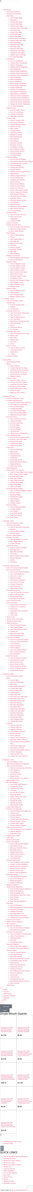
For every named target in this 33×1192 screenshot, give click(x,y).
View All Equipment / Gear (15, 398)
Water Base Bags (15, 484)
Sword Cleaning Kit (16, 260)
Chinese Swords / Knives (18, 821)
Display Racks (14, 292)
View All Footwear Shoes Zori (19, 313)
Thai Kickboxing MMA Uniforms (20, 750)
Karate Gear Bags (15, 34)
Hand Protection (15, 586)
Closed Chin (14, 631)
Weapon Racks (11, 288)
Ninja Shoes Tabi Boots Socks (19, 321)
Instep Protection (15, 646)
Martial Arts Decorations (18, 229)
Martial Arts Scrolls (16, 243)
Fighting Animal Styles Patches (20, 171)
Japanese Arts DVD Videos (19, 384)
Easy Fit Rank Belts (16, 690)
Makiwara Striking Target (18, 415)
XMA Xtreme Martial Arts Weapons (18, 764)
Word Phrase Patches (17, 208)
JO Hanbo (13, 790)
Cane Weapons (15, 770)
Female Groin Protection (18, 607)
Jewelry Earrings (15, 126)
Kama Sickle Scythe (13, 840)
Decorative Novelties (13, 525)
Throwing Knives (15, 858)
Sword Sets (14, 975)
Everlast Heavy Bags (16, 476)
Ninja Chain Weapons (17, 891)
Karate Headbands (16, 79)
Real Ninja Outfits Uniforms (19, 739)
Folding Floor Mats (16, 441)
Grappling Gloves (15, 456)
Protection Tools (15, 833)
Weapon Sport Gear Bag (18, 55)
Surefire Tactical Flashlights (19, 864)
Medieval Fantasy (12, 874)
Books (9, 364)
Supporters (13, 613)
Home (5, 989)
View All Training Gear (17, 305)
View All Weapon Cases (17, 264)
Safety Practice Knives (17, 854)
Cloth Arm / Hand (15, 576)
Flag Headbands (15, 69)
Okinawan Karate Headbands (19, 96)
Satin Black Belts (15, 707)
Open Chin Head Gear (17, 633)
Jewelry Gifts (11, 118)
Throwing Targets (12, 517)
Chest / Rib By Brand (16, 594)
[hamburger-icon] (1, 988)
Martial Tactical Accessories (19, 866)
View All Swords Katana (17, 952)
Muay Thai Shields (16, 515)
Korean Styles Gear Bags (18, 40)
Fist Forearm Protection (17, 580)
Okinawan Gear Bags (16, 44)
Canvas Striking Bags (17, 406)
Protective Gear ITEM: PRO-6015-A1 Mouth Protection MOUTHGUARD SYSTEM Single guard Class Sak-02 (25, 1101)
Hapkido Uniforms (16, 729)
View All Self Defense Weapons (20, 928)
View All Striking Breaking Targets (21, 490)
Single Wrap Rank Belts (17, 709)
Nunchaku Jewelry (16, 145)
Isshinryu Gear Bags (16, 26)
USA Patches (14, 202)
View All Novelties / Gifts (15, 523)
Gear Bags (10, 16)
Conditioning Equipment (14, 400)
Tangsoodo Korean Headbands (20, 104)
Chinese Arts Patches (17, 167)
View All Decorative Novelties (19, 527)
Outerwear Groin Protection (19, 611)
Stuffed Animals (15, 543)
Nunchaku (10, 903)
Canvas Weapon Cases (17, 268)
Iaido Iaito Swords (16, 956)
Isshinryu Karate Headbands (19, 73)
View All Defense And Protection (20, 829)
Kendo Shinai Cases (16, 274)
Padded (12, 307)
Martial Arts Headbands (17, 89)
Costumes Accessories (14, 14)
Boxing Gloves (14, 454)
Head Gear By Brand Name (18, 629)
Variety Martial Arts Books (18, 374)
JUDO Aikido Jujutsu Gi (17, 731)
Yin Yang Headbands (17, 106)
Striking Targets (15, 503)
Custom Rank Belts (16, 688)
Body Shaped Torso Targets (19, 474)
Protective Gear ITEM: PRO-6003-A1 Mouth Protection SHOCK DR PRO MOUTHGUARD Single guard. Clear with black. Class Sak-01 (24, 1031)
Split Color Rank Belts (17, 715)
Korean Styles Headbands (18, 85)
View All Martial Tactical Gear (19, 862)
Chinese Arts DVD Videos (18, 382)
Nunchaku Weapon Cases (18, 276)
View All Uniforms (16, 725)
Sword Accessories (16, 973)
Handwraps (13, 458)
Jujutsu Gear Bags (16, 32)
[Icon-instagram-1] (7, 1148)
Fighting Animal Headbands (19, 67)
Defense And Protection (14, 827)
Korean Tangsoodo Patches (19, 192)
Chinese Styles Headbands (18, 63)
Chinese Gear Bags (16, 22)
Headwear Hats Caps (13, 331)
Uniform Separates (16, 752)
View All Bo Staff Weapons (18, 784)
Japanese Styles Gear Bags (19, 28)
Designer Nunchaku (16, 911)
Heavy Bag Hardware (17, 480)
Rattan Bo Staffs (15, 794)
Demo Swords (14, 983)
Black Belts (13, 684)
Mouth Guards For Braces (18, 666)
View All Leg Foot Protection (19, 639)
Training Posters (15, 221)
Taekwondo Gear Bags (17, 50)
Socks (12, 325)
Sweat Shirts (14, 352)
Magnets (13, 529)
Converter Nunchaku (16, 909)
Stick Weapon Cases (16, 282)
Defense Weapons (16, 831)
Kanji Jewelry (14, 128)
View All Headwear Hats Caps (19, 333)
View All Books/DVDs (13, 362)
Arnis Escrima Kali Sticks (15, 766)
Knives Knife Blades (13, 842)
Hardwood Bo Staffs (16, 788)
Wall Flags (13, 251)
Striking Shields (12, 505)
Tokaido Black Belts (16, 721)
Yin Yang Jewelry (15, 155)
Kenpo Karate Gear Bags (18, 38)
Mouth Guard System (17, 664)
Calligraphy (13, 219)
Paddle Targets (15, 501)
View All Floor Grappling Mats (19, 437)
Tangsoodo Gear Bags (17, 53)
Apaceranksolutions (20, 1190)
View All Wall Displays (17, 235)
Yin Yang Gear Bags (16, 57)
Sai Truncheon (11, 924)
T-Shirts (12, 354)
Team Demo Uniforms (17, 748)
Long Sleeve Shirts (16, 350)
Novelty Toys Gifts (13, 537)
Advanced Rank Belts (17, 682)
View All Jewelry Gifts (17, 120)
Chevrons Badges (15, 165)
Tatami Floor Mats (16, 445)
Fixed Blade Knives (16, 846)
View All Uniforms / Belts (15, 676)
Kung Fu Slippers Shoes (17, 317)
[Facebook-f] (2, 1148)
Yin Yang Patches (15, 210)
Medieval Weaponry (16, 883)
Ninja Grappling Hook (17, 893)
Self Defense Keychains (17, 930)
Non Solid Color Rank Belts (19, 696)
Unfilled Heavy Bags (16, 482)
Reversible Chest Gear (17, 598)
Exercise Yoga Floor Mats (18, 439)
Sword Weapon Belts (16, 719)
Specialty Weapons (13, 944)
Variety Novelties (12, 545)
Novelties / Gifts (8, 521)
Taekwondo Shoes (16, 327)
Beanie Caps (14, 335)
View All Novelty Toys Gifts (19, 539)
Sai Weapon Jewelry (16, 147)
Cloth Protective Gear (14, 600)
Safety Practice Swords (17, 965)
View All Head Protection (18, 625)
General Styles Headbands (18, 71)
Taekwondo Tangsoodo (17, 746)
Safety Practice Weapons (15, 921)
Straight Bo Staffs (16, 801)
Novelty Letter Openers (14, 535)
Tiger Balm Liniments (17, 116)
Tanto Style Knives (16, 856)
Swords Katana (11, 950)
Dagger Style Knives (16, 852)
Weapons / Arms (8, 760)
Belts (8, 678)
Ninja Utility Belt (15, 694)
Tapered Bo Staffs (16, 803)
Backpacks (13, 20)
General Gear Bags (16, 24)
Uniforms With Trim (16, 754)
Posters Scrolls (11, 212)
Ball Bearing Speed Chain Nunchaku (21, 907)
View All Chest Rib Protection (19, 592)
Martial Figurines (15, 558)
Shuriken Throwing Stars (14, 932)
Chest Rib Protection (13, 590)
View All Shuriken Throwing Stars (20, 934)
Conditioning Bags (16, 408)
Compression (14, 309)
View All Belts (14, 680)
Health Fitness (11, 108)
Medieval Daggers (16, 881)
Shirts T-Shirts (11, 346)
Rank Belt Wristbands (17, 705)
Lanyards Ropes (15, 130)
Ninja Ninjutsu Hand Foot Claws (20, 895)
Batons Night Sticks (13, 780)
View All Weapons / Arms (15, 762)
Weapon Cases (11, 262)
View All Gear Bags (16, 18)
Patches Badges (12, 157)
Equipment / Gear (9, 396)
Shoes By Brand (15, 323)
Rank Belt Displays (16, 249)
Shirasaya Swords (16, 969)
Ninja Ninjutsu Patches (17, 194)
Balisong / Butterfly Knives (18, 848)
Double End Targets (16, 497)
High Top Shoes (15, 315)
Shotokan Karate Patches (18, 200)
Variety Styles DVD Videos (18, 388)
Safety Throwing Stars (17, 936)
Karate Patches (15, 182)
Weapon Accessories (13, 255)
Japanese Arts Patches (17, 180)
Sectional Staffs (15, 799)
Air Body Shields (15, 509)
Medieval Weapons (13, 885)
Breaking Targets (15, 495)
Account (6, 991)
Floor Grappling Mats (13, 435)
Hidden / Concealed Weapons (19, 948)
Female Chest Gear (16, 596)
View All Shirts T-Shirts (17, 348)
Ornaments (13, 562)
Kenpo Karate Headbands (18, 83)
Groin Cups (13, 609)
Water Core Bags (15, 486)
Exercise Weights (15, 429)
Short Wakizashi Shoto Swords (20, 971)
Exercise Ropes (15, 427)
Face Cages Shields (16, 627)
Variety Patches (15, 204)
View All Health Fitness (17, 110)
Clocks (12, 237)
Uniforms (10, 723)
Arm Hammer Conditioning (18, 404)
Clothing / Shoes (8, 298)
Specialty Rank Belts (16, 713)
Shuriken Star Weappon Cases (19, 280)
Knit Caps (13, 342)
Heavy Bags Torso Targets (15, 470)
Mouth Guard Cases (16, 662)
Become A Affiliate (9, 996)
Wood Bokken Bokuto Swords (19, 981)
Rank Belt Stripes (15, 198)
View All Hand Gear (16, 449)
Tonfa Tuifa (10, 985)
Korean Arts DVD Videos (18, 386)
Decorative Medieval (16, 878)
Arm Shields (14, 511)
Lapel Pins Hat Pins (16, 132)
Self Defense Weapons (14, 926)
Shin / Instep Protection (17, 652)
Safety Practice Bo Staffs (18, 796)
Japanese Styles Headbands (19, 75)
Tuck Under (14, 615)
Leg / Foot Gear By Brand (18, 650)
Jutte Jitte (10, 837)
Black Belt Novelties (16, 552)
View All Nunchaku (16, 905)
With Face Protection (17, 635)
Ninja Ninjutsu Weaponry (14, 887)
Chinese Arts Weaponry (14, 809)
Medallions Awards (16, 135)
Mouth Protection (12, 656)
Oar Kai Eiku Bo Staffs (17, 792)
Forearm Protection (16, 584)
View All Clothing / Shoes (15, 301)
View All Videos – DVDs (17, 380)
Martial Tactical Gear (13, 860)
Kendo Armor (11, 617)
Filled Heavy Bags (16, 478)
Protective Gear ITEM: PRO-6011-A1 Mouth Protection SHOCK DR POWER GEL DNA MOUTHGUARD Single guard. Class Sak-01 (24, 1078)
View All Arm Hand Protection (19, 572)
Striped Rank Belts (16, 717)
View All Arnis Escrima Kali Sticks (20, 768)
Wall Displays (11, 233)
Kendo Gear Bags (15, 36)
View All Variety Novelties (18, 547)
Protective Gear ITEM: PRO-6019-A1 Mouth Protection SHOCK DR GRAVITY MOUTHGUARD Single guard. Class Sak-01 (8, 1126)
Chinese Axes (14, 813)
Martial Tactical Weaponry (18, 872)
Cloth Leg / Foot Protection (19, 641)
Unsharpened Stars (16, 942)
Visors (12, 344)
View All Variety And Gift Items (20, 227)
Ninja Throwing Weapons (18, 901)
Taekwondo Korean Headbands (20, 102)
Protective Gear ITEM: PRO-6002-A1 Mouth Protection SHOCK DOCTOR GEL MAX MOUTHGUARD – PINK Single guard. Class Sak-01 (7, 1032)
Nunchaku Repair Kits (17, 913)
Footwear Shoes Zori (13, 311)
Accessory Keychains (17, 122)
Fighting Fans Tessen (13, 835)
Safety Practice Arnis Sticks (19, 778)
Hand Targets (14, 499)
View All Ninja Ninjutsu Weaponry (20, 889)
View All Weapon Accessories (19, 257)
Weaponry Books (15, 376)
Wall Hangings (14, 253)
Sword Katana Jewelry (17, 149)
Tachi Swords (14, 977)
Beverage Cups (15, 550)
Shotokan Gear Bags (16, 48)
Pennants (13, 245)
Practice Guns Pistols (13, 919)
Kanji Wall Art (14, 241)
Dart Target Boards (16, 541)
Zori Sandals (14, 329)
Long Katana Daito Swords (18, 960)
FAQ (4, 1000)
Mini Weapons (14, 139)
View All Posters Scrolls (17, 214)
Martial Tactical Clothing (18, 868)
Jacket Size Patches (16, 178)
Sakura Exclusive (12, 223)
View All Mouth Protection (18, 658)
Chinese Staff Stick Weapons (19, 819)
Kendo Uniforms (15, 735)
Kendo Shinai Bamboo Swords (19, 958)
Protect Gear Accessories (15, 619)
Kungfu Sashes (14, 692)
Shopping (6, 998)
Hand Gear (10, 447)
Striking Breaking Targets (15, 488)
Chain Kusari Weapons (14, 807)
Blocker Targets (15, 492)
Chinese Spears (15, 817)
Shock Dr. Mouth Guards (18, 668)
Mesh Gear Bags (15, 42)
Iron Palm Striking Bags (17, 411)
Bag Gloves (13, 451)
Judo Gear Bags (15, 30)
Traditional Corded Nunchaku (19, 917)
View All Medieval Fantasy (18, 876)
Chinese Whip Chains (17, 823)
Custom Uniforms (15, 727)
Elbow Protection (15, 578)
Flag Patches (14, 173)
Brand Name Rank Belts (17, 686)
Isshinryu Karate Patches (18, 176)
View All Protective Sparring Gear (17, 568)
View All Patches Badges (18, 159)
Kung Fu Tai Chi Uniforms (18, 737)
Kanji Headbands (15, 77)
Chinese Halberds (15, 815)
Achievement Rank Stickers (19, 163)
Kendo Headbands (16, 81)
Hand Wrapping (12, 468)
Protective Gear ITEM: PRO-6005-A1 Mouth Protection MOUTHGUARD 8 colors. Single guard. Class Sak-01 (25, 1054)
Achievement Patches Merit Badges (21, 161)
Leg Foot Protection (13, 637)
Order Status (7, 993)
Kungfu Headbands (16, 87)
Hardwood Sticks (15, 774)
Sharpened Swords (16, 967)
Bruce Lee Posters (16, 216)
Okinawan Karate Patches (18, 196)
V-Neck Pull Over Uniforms (18, 756)
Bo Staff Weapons (12, 782)
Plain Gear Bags (15, 46)
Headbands (10, 59)
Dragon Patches (15, 169)
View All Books (15, 366)
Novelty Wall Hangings (17, 531)
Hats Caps (13, 337)
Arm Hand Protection (13, 570)
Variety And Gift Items (14, 225)
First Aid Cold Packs (16, 112)
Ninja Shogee (14, 897)
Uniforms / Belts (8, 674)
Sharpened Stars (15, 938)
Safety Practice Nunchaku (18, 915)
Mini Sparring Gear (16, 137)
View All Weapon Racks (17, 290)
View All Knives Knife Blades (19, 844)
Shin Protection (15, 654)
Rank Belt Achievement (17, 701)
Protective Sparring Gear (11, 566)
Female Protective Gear (14, 621)
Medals (12, 560)
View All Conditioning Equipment (20, 402)
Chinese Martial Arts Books (19, 368)
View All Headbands (16, 61)
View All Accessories (13, 12)
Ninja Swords (14, 899)
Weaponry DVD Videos (17, 392)
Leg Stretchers (15, 431)
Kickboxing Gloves (16, 460)
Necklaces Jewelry (16, 143)
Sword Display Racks (17, 294)
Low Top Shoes (15, 319)
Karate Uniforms (15, 733)
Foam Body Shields (16, 513)
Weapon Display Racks (17, 296)
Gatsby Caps (14, 339)
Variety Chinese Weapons (18, 825)
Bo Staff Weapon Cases (17, 266)
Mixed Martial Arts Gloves (18, 462)
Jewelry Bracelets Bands (18, 124)
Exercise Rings (14, 425)
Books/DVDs (7, 360)
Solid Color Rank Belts (17, 711)
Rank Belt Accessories (17, 698)
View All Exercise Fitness (18, 419)
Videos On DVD (15, 390)
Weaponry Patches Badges (18, 206)
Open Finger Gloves (16, 588)
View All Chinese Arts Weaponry (20, 811)
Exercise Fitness (12, 417)
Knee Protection (15, 648)
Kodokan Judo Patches (17, 186)
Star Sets (13, 940)
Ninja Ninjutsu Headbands (18, 91)
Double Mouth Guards (17, 660)
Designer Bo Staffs (16, 786)
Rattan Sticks (14, 776)
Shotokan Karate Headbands (19, 98)
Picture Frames (15, 533)
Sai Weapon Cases (16, 278)
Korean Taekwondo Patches (19, 190)
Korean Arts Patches (16, 188)
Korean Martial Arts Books (18, 372)
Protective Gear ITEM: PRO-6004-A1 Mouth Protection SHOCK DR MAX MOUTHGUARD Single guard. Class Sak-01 (7, 1054)
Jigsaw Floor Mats (16, 443)
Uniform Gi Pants (12, 356)
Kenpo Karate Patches (17, 184)
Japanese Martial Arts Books (19, 370)
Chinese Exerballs (15, 421)
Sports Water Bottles (17, 231)
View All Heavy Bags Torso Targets (21, 472)
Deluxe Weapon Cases (17, 270)
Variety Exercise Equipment (19, 433)
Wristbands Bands (16, 153)
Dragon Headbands (16, 65)
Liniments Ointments (16, 114)
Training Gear (11, 303)
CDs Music (13, 554)
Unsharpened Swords (17, 979)
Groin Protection (12, 602)
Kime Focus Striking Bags (18, 413)
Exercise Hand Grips (16, 423)
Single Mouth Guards (17, 670)
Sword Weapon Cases (17, 284)
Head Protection (12, 623)
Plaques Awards (15, 247)
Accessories (7, 10)
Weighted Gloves (15, 464)
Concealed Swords (16, 954)
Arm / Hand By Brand (17, 574)
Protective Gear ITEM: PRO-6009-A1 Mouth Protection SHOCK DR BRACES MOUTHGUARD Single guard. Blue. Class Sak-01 (8, 1078)
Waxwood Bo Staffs (16, 805)
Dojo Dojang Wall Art (17, 239)
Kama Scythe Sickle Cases (18, 272)
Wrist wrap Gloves (16, 466)
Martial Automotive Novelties (19, 556)
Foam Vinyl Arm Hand (17, 582)
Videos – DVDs (11, 378)
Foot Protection (15, 643)
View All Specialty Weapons (19, 946)
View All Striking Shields (18, 507)
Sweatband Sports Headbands (20, 100)
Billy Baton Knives (15, 850)
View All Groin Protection (18, 605)
